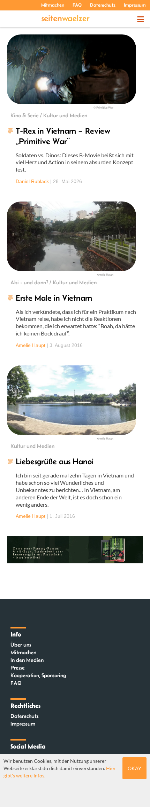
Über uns (20, 645)
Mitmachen (52, 5)
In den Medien (27, 660)
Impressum (135, 5)
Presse (17, 668)
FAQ (77, 5)
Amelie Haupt (30, 345)
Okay (134, 768)
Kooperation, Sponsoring (38, 675)
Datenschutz (102, 5)
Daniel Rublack (32, 181)
